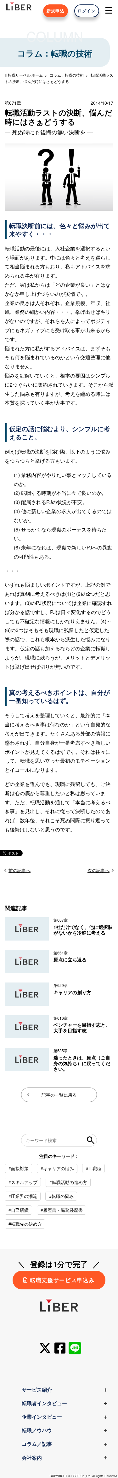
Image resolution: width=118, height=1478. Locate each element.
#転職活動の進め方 (68, 1182)
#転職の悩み (61, 1196)
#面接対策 (18, 1168)
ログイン (87, 11)
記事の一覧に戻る (59, 1095)
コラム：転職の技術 (67, 75)
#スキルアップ (22, 1182)
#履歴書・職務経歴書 (62, 1210)
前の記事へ (19, 870)
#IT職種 (93, 1168)
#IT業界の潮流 (22, 1196)
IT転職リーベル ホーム (24, 75)
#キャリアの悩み (57, 1168)
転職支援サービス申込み (62, 1280)
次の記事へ (98, 870)
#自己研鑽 (18, 1210)
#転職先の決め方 (25, 1224)
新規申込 (56, 11)
